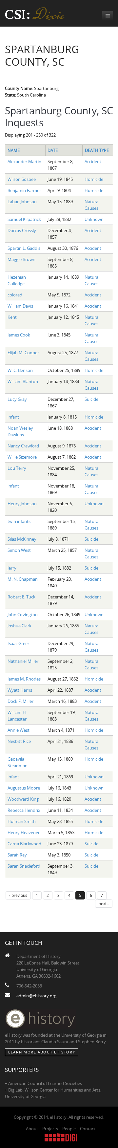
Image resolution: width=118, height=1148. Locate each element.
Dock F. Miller (20, 701)
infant (13, 417)
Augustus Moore (24, 788)
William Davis (20, 306)
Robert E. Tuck (21, 597)
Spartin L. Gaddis (24, 248)
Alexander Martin (24, 161)
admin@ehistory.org (36, 996)
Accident (93, 161)
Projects (50, 1129)
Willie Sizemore (22, 457)
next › (104, 903)
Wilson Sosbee (22, 179)
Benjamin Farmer (24, 190)
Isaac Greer (18, 643)
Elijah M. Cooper (23, 353)
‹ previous (18, 895)
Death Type (97, 150)
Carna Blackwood (24, 844)
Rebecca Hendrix (24, 810)
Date (53, 150)
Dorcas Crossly (22, 230)
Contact (87, 1129)
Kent (12, 317)
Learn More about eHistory (41, 1052)
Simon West (19, 550)
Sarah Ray (17, 855)
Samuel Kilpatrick (24, 219)
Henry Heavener (24, 832)
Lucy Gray (17, 399)
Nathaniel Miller (23, 661)
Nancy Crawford (23, 446)
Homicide (94, 179)
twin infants (19, 521)
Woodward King (23, 799)
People (69, 1129)
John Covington (23, 614)
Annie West (19, 730)
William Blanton (23, 381)
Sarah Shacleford (24, 866)
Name (14, 150)
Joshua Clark (19, 626)
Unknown (94, 219)
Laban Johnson (22, 202)
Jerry (12, 568)
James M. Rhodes (24, 679)
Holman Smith (22, 821)
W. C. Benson (20, 370)
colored (15, 295)
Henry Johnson (22, 504)
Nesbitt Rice (19, 741)
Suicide (91, 399)
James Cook (19, 335)
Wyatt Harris (20, 690)
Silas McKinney (22, 539)
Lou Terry (17, 468)
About (32, 1129)
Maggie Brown (21, 259)
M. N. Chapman (23, 579)
